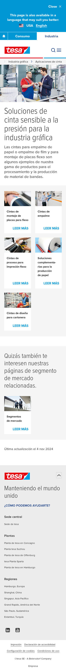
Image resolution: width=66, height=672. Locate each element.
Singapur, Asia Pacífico (16, 598)
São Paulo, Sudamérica (16, 610)
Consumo (22, 36)
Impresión (16, 644)
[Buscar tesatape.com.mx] (53, 50)
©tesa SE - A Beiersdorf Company (33, 658)
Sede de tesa (11, 524)
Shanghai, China (13, 592)
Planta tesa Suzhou (14, 549)
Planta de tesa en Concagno (19, 543)
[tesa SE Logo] (17, 50)
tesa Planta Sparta (14, 561)
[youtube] (17, 631)
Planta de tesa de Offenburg (19, 555)
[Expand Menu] (59, 50)
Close (52, 6)
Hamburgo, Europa (14, 586)
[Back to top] (59, 475)
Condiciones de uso (48, 650)
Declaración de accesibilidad (39, 644)
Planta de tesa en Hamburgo (19, 567)
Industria (51, 36)
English (41, 25)
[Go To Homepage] (4, 36)
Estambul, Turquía (13, 616)
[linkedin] (7, 631)
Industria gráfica (18, 61)
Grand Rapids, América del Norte (22, 604)
